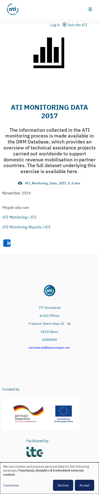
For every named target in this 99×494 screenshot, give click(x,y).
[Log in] (58, 25)
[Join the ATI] (78, 25)
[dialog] (49, 478)
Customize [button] (11, 485)
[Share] (7, 243)
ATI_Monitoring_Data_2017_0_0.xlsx (52, 183)
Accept (84, 485)
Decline (63, 485)
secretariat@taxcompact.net (49, 347)
